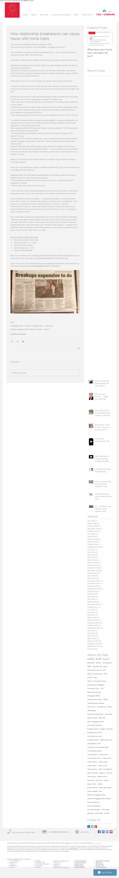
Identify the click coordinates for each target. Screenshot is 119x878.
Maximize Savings (94, 692)
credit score (102, 766)
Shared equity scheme (95, 703)
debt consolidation (105, 769)
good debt (99, 813)
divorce (46, 329)
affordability (91, 710)
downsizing (91, 776)
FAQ (105, 674)
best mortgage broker (95, 721)
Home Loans (79, 864)
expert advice (92, 787)
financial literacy (93, 802)
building (109, 729)
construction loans (94, 758)
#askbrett (90, 663)
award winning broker (95, 714)
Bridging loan (100, 865)
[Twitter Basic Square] (92, 826)
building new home (94, 732)
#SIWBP (99, 659)
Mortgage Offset (93, 696)
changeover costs (94, 743)
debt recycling (92, 773)
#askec (98, 663)
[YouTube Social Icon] (111, 831)
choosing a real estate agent (98, 747)
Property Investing (80, 862)
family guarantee (105, 787)
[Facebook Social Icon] (99, 831)
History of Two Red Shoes (96, 681)
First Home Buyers (80, 861)
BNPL (89, 666)
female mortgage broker (34, 326)
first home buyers (93, 810)
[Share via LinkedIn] (23, 341)
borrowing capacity (94, 725)
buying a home (93, 740)
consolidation (92, 754)
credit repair (92, 766)
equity (106, 780)
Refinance (99, 862)
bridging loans (92, 729)
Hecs (95, 677)
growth (106, 813)
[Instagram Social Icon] (103, 831)
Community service (94, 670)
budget (102, 729)
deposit (102, 773)
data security (92, 769)
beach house (92, 718)
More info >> (86, 832)
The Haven (91, 707)
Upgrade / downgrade (103, 861)
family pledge (92, 791)
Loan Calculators (101, 867)
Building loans (79, 865)
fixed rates (105, 810)
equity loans (91, 784)
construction (103, 754)
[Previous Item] (91, 39)
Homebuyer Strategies (95, 685)
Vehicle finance (79, 867)
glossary (90, 813)
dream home (102, 776)
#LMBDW (90, 659)
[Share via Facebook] (12, 341)
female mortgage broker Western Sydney (26, 329)
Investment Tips (93, 688)
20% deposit (107, 663)
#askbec (106, 659)
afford (110, 707)
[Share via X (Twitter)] (17, 341)
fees (100, 791)
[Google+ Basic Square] (95, 826)
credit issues (103, 762)
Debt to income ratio (94, 674)
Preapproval (100, 864)
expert (100, 784)
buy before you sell (94, 736)
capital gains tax (106, 740)
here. (67, 851)
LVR (102, 688)
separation (49, 326)
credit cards (106, 758)
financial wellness (93, 806)
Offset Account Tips (94, 699)
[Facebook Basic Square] (88, 826)
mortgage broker (17, 326)
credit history (92, 762)
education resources (95, 780)
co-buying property (94, 751)
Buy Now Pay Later (100, 666)
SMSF (105, 699)
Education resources (18, 334)
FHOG (89, 677)
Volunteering (101, 707)
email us (67, 843)
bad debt (108, 714)
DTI (104, 670)
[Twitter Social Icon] (107, 831)
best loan (102, 718)
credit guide (73, 848)
